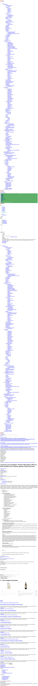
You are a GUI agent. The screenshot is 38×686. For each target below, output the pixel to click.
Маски (9, 292)
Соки (8, 119)
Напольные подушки (11, 176)
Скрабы (9, 49)
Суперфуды (8, 364)
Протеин (9, 157)
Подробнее (2, 607)
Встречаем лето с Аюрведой (6, 628)
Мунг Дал (9, 113)
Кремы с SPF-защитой (11, 46)
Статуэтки (9, 167)
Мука (7, 121)
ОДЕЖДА (5, 181)
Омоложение (10, 42)
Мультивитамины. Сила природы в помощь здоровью (11, 640)
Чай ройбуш (10, 97)
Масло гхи (7, 109)
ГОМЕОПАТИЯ (8, 439)
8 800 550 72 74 (2, 665)
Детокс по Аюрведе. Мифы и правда (7, 658)
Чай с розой (9, 100)
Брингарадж (10, 11)
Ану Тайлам (10, 20)
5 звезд (1, 558)
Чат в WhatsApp (2, 664)
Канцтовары (8, 148)
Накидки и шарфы (9, 188)
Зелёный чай (10, 89)
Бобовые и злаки (8, 354)
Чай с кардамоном (11, 98)
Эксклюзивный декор (9, 178)
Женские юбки (8, 186)
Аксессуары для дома (11, 166)
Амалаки (9, 6)
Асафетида (9, 12)
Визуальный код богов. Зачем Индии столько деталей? (11, 604)
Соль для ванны (10, 61)
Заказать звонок (2, 666)
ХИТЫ (11, 440)
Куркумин (9, 23)
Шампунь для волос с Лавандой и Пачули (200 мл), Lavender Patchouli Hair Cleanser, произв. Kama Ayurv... (25, 594)
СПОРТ (5, 154)
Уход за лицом (8, 41)
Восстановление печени (11, 31)
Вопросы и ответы (5, 678)
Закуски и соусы (8, 110)
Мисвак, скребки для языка (12, 67)
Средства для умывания (11, 47)
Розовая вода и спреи (11, 54)
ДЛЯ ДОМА (6, 163)
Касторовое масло (10, 15)
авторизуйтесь (2, 476)
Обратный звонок (3, 470)
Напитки (7, 359)
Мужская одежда (8, 182)
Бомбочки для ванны (11, 63)
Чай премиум (10, 93)
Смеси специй (10, 104)
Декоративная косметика (10, 81)
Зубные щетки (10, 68)
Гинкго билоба (8, 282)
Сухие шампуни (10, 78)
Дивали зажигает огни (4, 646)
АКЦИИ (5, 440)
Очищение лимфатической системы (13, 33)
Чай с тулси (9, 99)
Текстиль (7, 172)
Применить (2, 232)
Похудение (9, 34)
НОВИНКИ (8, 440)
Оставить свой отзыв (4, 567)
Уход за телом (7, 443)
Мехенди (15, 444)
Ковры (9, 165)
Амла (9, 7)
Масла (7, 13)
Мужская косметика (9, 82)
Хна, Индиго (10, 75)
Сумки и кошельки (9, 143)
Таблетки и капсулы (9, 5)
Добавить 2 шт (4, 481)
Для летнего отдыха (9, 383)
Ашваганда (8, 26)
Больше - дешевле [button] (3, 479)
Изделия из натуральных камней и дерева (12, 144)
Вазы (8, 171)
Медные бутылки (10, 180)
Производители (4, 679)
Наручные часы (8, 145)
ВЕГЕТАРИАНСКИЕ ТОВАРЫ (9, 152)
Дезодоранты (8, 83)
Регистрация (4, 241)
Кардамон (9, 105)
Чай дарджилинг (10, 94)
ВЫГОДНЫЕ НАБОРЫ (8, 431)
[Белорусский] (4, 223)
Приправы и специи (9, 101)
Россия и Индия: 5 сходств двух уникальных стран (10, 616)
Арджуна (7, 38)
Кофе (8, 117)
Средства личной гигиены (10, 85)
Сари (7, 187)
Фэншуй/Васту (8, 139)
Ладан (7, 128)
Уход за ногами (8, 80)
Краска (9, 76)
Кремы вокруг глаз (23, 446)
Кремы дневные (10, 44)
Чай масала (9, 96)
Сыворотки (9, 51)
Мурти (7, 132)
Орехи (7, 114)
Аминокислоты (10, 156)
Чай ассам (9, 95)
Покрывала (9, 173)
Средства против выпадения (12, 70)
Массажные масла (10, 58)
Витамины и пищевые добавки (11, 155)
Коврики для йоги (9, 159)
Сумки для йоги (8, 402)
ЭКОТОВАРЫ (6, 151)
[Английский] (4, 220)
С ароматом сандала (11, 124)
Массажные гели (10, 50)
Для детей (7, 36)
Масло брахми (10, 16)
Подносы (9, 170)
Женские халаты (8, 426)
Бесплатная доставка (3, 438)
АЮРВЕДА (6, 4)
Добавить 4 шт (4, 482)
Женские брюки (8, 185)
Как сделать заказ (5, 669)
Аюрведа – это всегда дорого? (6, 652)
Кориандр (9, 103)
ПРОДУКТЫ (6, 87)
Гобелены (9, 174)
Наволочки (9, 175)
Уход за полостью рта (9, 306)
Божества (7, 131)
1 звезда (12, 558)
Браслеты (7, 137)
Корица (9, 107)
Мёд (6, 115)
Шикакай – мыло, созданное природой (8, 610)
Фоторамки (9, 169)
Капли (7, 18)
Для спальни (8, 421)
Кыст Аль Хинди (8, 28)
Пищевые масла (8, 108)
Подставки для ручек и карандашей (13, 150)
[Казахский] (4, 221)
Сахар (7, 116)
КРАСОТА (12, 438)
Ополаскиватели (10, 66)
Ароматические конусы (9, 127)
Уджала (9, 19)
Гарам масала (10, 106)
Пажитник (9, 8)
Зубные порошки (10, 65)
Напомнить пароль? (14, 236)
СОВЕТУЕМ (14, 440)
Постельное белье (10, 177)
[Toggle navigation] (0, 2)
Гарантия (3, 671)
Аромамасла (8, 126)
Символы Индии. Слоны (5, 634)
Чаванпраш (8, 30)
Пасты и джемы (8, 263)
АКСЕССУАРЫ (6, 140)
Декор (7, 407)
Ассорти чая (10, 92)
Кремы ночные (10, 287)
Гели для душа (10, 56)
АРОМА (5, 122)
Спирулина (8, 25)
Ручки (9, 149)
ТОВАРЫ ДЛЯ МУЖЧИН (20, 440)
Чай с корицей (10, 340)
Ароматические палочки (10, 123)
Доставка (3, 670)
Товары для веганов (9, 153)
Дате (1, 556)
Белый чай (9, 90)
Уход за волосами (21, 443)
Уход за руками (8, 79)
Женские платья (8, 183)
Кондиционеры (10, 73)
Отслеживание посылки (6, 676)
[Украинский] (4, 222)
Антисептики (10, 86)
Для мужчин (8, 35)
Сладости (7, 111)
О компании (4, 672)
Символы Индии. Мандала (5, 622)
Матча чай (9, 335)
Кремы (9, 59)
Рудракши (7, 134)
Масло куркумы (10, 24)
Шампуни (9, 72)
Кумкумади (9, 14)
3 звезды (7, 558)
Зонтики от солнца (9, 147)
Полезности (7, 556)
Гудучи (7, 37)
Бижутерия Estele (8, 142)
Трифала (7, 268)
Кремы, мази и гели (9, 17)
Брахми (7, 29)
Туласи (7, 39)
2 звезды (9, 558)
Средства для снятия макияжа (12, 48)
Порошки (9, 53)
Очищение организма (11, 32)
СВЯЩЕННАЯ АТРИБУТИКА (9, 130)
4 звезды (4, 558)
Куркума (7, 22)
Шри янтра (9, 378)
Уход (6, 161)
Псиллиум (9, 9)
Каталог (3, 3)
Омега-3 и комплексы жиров (12, 158)
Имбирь (9, 10)
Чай (6, 330)
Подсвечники (10, 168)
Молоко (9, 118)
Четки (7, 133)
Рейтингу (3, 556)
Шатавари (7, 27)
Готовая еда (8, 120)
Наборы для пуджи (9, 138)
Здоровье (7, 162)
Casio (8, 388)
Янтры (7, 135)
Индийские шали (8, 146)
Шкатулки (9, 412)
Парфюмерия (8, 84)
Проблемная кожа (10, 43)
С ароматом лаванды (11, 125)
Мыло (9, 55)
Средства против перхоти (12, 71)
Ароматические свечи (9, 129)
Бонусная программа (5, 677)
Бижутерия (7, 141)
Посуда (7, 164)
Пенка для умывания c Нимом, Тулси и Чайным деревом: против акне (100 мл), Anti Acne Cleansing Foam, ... (8, 594)
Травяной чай (10, 91)
